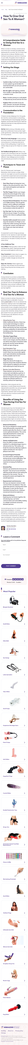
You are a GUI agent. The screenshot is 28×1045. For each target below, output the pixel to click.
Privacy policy (19, 1030)
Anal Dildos (6, 896)
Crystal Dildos (7, 793)
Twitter (7, 1041)
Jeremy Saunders (11, 526)
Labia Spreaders (7, 674)
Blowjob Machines (8, 607)
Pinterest (11, 1041)
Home (2, 9)
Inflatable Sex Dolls (8, 930)
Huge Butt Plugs (7, 776)
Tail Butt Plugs (7, 913)
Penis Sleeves (6, 997)
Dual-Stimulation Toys (9, 348)
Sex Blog (3, 1030)
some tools (8, 302)
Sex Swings (6, 658)
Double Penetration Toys (10, 810)
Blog (6, 9)
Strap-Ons (6, 827)
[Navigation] (2, 3)
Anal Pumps (6, 708)
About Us (10, 1030)
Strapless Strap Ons (8, 963)
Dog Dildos (6, 1014)
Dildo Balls (6, 641)
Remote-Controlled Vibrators (11, 369)
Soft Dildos (6, 759)
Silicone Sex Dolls (7, 946)
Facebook (3, 1041)
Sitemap (3, 1033)
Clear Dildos (6, 691)
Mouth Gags (6, 980)
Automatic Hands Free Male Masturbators (11, 844)
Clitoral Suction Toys (9, 320)
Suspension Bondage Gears (10, 725)
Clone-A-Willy (7, 862)
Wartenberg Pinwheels (9, 879)
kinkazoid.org (4, 1036)
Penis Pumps (6, 742)
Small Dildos (6, 624)
